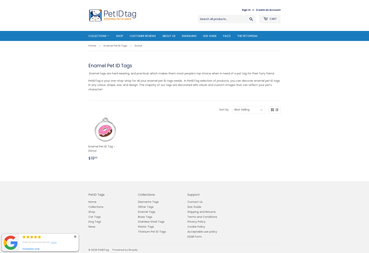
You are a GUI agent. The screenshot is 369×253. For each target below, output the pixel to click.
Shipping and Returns (201, 212)
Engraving (189, 36)
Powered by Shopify (125, 250)
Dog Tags (94, 222)
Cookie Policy (196, 227)
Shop (119, 36)
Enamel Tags (146, 212)
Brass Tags (145, 217)
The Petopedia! (247, 36)
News (91, 227)
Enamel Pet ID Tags (115, 45)
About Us (168, 36)
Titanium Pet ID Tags (152, 232)
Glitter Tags (146, 207)
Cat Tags (94, 217)
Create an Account (268, 10)
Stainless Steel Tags (151, 222)
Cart (273, 19)
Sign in (246, 10)
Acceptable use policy (202, 232)
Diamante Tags (148, 202)
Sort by (224, 110)
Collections (97, 36)
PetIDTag (103, 250)
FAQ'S (227, 36)
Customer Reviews (143, 36)
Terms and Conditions (202, 217)
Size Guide (210, 36)
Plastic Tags (146, 227)
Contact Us (195, 202)
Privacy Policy (196, 222)
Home (92, 45)
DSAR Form (194, 237)
